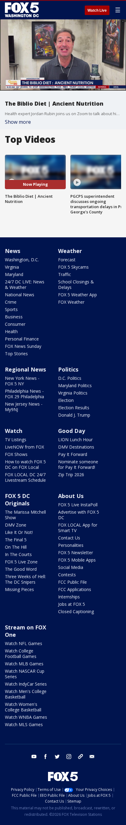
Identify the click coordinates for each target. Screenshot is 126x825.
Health (11, 331)
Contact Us (69, 538)
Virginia (12, 267)
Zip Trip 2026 (71, 474)
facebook (45, 756)
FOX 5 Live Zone (21, 562)
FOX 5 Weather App (77, 295)
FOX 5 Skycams (73, 267)
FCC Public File (72, 582)
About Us (70, 496)
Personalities (70, 545)
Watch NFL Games (23, 643)
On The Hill (16, 547)
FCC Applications (74, 589)
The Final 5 (16, 540)
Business (14, 317)
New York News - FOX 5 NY (22, 381)
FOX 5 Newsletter (75, 552)
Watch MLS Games (24, 724)
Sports (11, 309)
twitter (57, 756)
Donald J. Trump (74, 415)
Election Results (73, 408)
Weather (70, 251)
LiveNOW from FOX (24, 447)
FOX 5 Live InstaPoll (78, 505)
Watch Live (97, 10)
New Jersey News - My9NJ (24, 406)
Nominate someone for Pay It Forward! (78, 464)
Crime (11, 302)
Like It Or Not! (19, 532)
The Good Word (21, 569)
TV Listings (15, 439)
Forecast (67, 260)
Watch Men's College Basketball (25, 694)
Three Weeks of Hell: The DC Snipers (25, 579)
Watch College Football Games (20, 653)
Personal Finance (22, 339)
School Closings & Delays (76, 284)
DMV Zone (15, 525)
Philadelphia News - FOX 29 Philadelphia (24, 393)
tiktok (80, 756)
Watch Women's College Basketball (23, 707)
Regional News (25, 369)
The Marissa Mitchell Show (25, 514)
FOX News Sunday (23, 346)
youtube (34, 756)
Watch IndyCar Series (26, 684)
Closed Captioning (76, 611)
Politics (68, 369)
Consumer (15, 324)
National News (19, 295)
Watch (13, 430)
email (92, 756)
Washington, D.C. (22, 260)
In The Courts (18, 554)
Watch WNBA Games (26, 717)
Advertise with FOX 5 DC (78, 514)
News (12, 251)
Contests (67, 575)
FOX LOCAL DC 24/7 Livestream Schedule (25, 477)
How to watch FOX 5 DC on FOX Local (25, 464)
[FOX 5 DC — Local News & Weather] (22, 9)
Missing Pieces (19, 589)
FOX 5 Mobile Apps (77, 560)
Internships (69, 597)
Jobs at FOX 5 (71, 604)
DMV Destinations (76, 447)
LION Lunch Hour (75, 439)
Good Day (71, 430)
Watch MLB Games (24, 664)
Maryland (14, 274)
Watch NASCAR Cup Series (24, 673)
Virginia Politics (72, 393)
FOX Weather (71, 302)
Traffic (64, 274)
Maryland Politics (75, 385)
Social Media (70, 567)
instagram (69, 756)
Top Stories (16, 353)
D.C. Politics (69, 378)
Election (66, 400)
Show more (18, 122)
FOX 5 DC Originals (17, 499)
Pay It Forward (72, 454)
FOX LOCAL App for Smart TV (77, 527)
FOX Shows (16, 454)
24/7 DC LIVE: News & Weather (24, 284)
